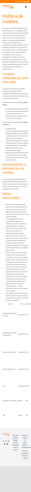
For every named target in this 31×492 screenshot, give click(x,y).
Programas (15, 445)
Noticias (15, 440)
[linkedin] (25, 1)
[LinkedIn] (4, 444)
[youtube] (28, 1)
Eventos (15, 442)
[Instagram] (8, 441)
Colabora (15, 438)
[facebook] (16, 1)
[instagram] (22, 1)
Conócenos (15, 435)
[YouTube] (7, 444)
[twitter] (19, 1)
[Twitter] (6, 441)
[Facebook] (3, 441)
